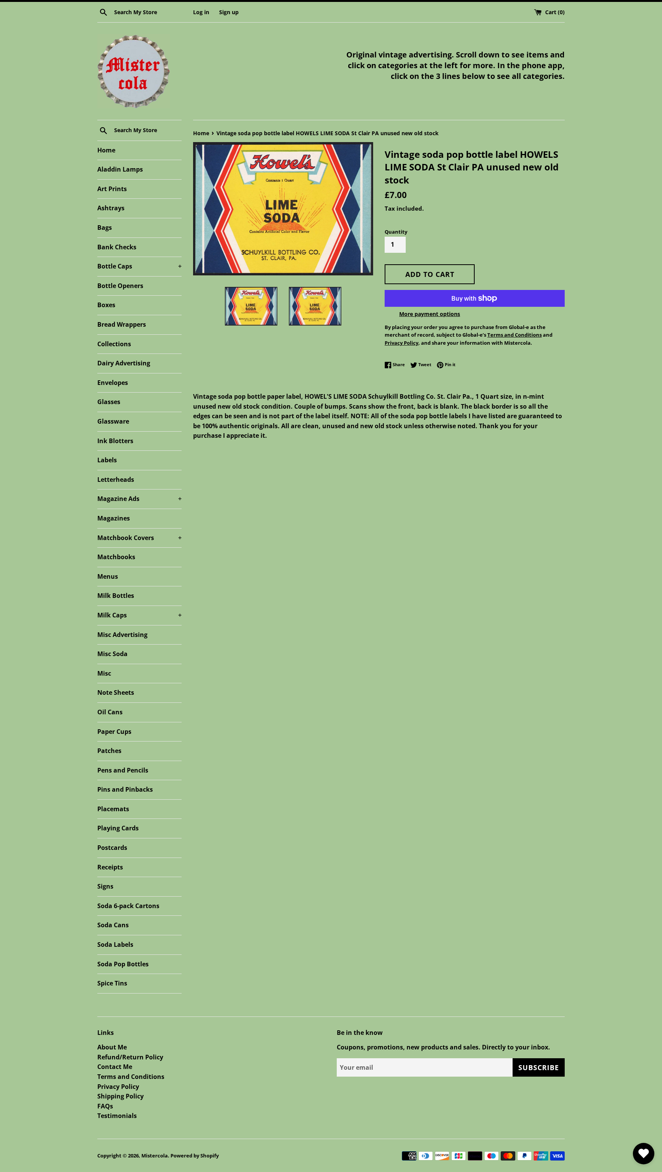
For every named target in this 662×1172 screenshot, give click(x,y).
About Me (112, 1047)
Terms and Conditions (130, 1076)
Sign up (229, 12)
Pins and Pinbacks (125, 789)
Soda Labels (115, 944)
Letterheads (115, 479)
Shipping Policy (120, 1096)
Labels (107, 460)
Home (106, 150)
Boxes (106, 305)
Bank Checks (116, 247)
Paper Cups (114, 731)
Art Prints (112, 189)
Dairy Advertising (123, 363)
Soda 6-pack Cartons (128, 906)
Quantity (396, 231)
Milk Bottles (115, 595)
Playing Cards (118, 828)
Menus (107, 576)
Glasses (108, 402)
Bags (104, 227)
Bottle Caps (139, 266)
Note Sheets (115, 692)
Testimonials (117, 1115)
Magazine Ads (139, 498)
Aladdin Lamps (120, 169)
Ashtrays (111, 208)
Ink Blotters (115, 441)
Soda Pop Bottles (123, 964)
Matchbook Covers (139, 538)
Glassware (113, 421)
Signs (105, 886)
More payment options (429, 314)
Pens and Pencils (122, 770)
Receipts (110, 867)
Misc (104, 673)
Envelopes (112, 382)
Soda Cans (113, 925)
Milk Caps (139, 615)
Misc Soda (112, 654)
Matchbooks (116, 557)
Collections (114, 344)
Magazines (113, 518)
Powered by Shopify (194, 1155)
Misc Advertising (122, 634)
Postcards (112, 847)
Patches (109, 750)
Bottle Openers (120, 286)
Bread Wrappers (121, 324)
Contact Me (114, 1066)
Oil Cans (110, 712)
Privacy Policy (118, 1086)
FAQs (105, 1106)
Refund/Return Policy (130, 1057)
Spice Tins (112, 983)
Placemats (113, 809)
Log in (201, 12)
